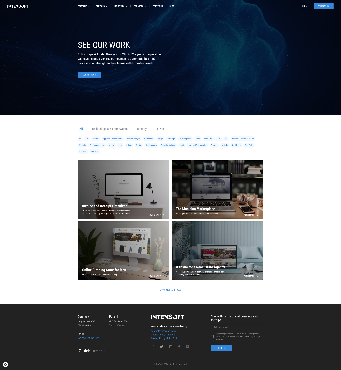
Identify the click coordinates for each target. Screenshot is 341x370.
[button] (5, 364)
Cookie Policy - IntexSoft (163, 334)
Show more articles (170, 290)
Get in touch (89, 74)
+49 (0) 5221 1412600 (88, 338)
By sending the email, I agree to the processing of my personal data (238, 336)
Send (220, 348)
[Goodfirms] (99, 351)
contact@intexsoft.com (163, 331)
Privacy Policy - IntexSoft (164, 338)
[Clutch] (84, 351)
